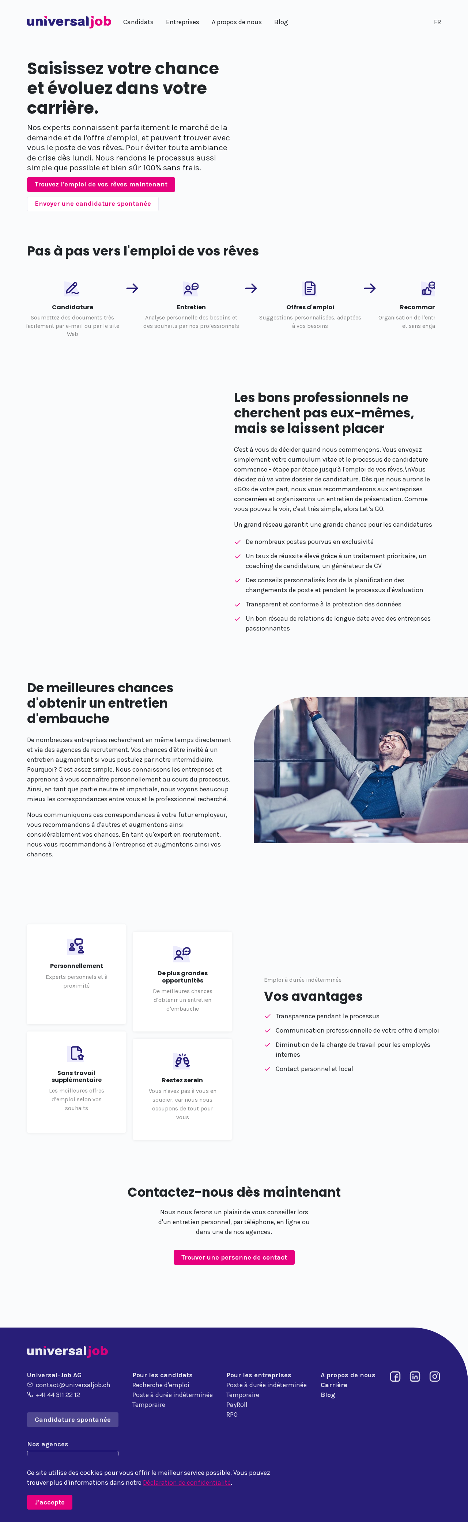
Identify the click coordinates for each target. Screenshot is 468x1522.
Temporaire (148, 1405)
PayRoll (237, 1405)
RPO (232, 1415)
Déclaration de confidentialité (187, 1483)
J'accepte (50, 1502)
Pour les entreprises (258, 1375)
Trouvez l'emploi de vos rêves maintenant (101, 184)
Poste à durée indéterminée (172, 1395)
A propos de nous (348, 1375)
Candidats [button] (138, 22)
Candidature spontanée (73, 1420)
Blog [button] (281, 22)
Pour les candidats (162, 1375)
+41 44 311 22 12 (58, 1395)
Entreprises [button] (182, 22)
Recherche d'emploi (160, 1385)
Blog (328, 1395)
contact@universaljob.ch (73, 1385)
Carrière (334, 1385)
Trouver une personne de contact (234, 1257)
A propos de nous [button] (237, 22)
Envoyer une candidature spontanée (93, 204)
